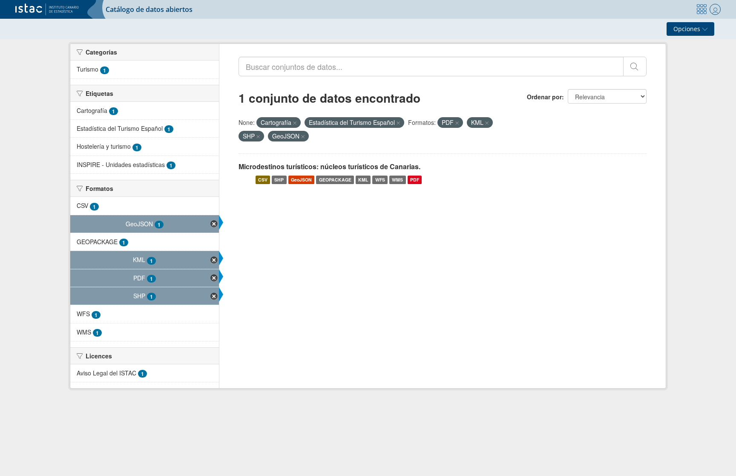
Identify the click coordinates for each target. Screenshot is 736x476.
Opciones (687, 29)
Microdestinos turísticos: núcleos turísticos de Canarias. (329, 166)
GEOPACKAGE (335, 179)
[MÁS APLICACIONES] (701, 9)
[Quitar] (294, 122)
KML (363, 179)
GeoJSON (301, 179)
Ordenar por (544, 96)
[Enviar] (635, 66)
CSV (262, 179)
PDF (414, 179)
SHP (279, 179)
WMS (397, 179)
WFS (380, 179)
